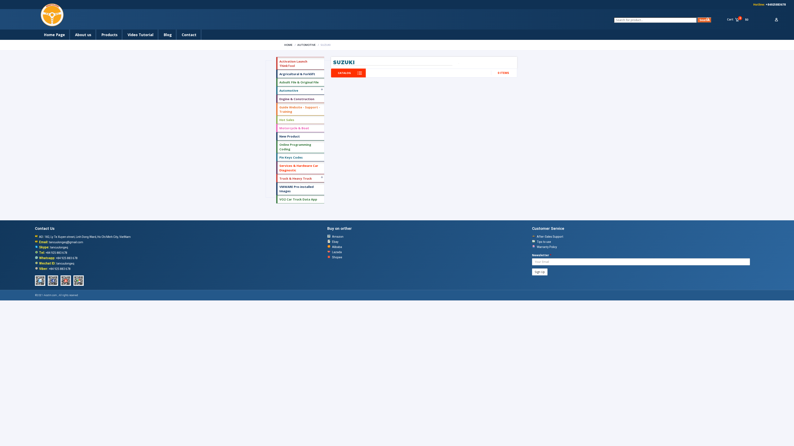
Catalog (344, 73)
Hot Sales (286, 120)
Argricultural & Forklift (297, 74)
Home (288, 45)
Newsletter (541, 255)
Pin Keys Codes (291, 157)
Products (109, 34)
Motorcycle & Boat (294, 128)
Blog (168, 34)
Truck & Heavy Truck (295, 178)
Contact (189, 34)
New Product (289, 136)
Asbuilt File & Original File (299, 82)
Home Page (54, 34)
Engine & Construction (296, 99)
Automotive (306, 45)
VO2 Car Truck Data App (298, 199)
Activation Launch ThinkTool (293, 63)
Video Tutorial (140, 34)
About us (83, 34)
